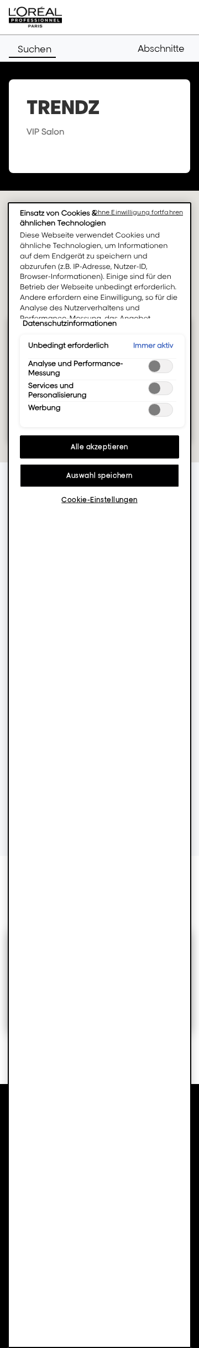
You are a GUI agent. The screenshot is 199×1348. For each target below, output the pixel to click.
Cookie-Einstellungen (99, 499)
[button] (164, 48)
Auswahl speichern (99, 475)
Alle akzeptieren (99, 447)
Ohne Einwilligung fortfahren (137, 212)
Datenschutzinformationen (70, 323)
